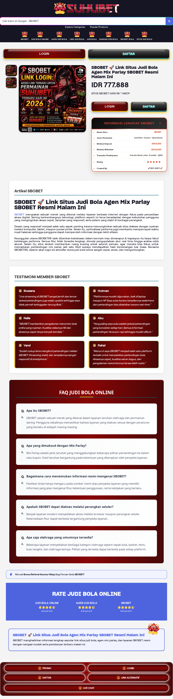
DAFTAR (129, 53)
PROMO (47, 667)
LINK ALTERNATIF (130, 678)
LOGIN (44, 53)
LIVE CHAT (88, 689)
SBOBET (19, 214)
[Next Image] (83, 99)
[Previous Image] (21, 99)
